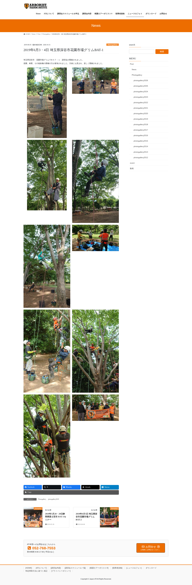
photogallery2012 (141, 157)
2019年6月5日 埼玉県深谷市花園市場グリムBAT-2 (86, 517)
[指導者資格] (117, 568)
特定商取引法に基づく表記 (36, 571)
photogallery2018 (141, 124)
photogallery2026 (141, 80)
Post (132, 64)
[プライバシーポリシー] (61, 571)
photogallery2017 (141, 130)
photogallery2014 (141, 146)
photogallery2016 (141, 135)
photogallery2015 (141, 141)
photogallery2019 (53, 499)
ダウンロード (151, 568)
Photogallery (112, 45)
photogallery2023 (141, 97)
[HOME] (28, 568)
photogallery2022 (141, 102)
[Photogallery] (33, 517)
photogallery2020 (141, 113)
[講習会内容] (56, 568)
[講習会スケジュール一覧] (75, 568)
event (132, 163)
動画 (132, 168)
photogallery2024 (141, 91)
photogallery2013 (141, 152)
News (134, 69)
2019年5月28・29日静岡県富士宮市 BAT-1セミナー (55, 517)
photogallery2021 (141, 108)
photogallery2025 (141, 86)
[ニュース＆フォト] (134, 568)
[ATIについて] (41, 568)
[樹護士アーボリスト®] (99, 568)
